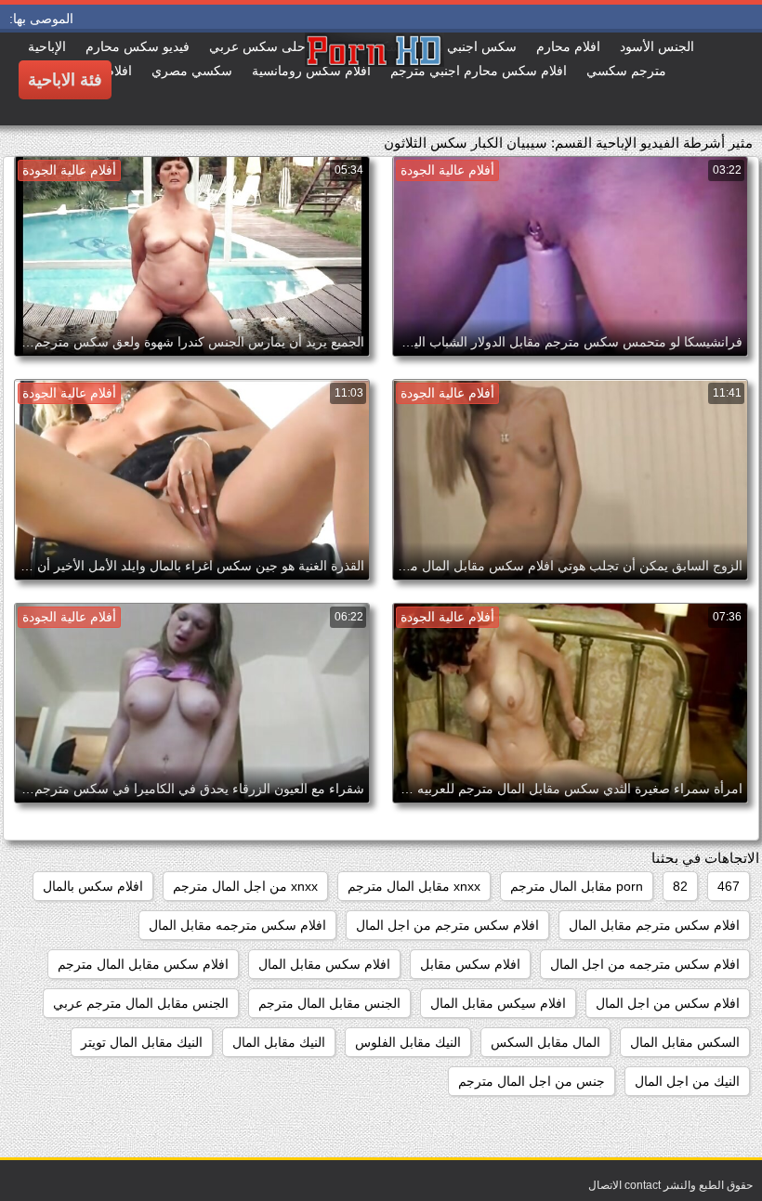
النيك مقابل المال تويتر (142, 1042)
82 (680, 886)
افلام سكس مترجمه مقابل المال (237, 925)
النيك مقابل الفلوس (408, 1042)
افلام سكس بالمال (93, 886)
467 (728, 886)
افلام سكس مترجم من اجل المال (447, 925)
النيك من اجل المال (687, 1081)
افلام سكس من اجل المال (668, 1003)
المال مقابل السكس (545, 1042)
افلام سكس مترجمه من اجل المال (645, 964)
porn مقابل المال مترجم (576, 886)
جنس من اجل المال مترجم (531, 1081)
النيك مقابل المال (278, 1042)
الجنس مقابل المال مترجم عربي (141, 1003)
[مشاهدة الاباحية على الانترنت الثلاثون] (304, 79)
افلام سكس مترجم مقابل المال (654, 925)
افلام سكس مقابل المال (324, 964)
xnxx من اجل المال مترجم (245, 886)
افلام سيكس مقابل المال (498, 1003)
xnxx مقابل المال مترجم (414, 886)
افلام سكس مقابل (470, 964)
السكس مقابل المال (685, 1042)
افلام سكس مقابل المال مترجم (143, 964)
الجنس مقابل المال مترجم (329, 1003)
